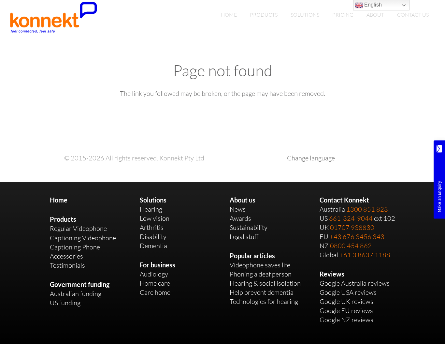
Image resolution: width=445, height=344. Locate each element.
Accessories (66, 256)
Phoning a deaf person (261, 274)
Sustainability (248, 227)
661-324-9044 (351, 218)
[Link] (53, 17)
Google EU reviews (346, 311)
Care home (155, 292)
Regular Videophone (78, 228)
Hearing (151, 209)
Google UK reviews (346, 301)
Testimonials (67, 265)
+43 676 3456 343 (357, 236)
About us (242, 200)
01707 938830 (352, 227)
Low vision (154, 218)
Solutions (153, 200)
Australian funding (75, 294)
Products (63, 219)
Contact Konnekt (344, 200)
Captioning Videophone (83, 238)
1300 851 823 (367, 209)
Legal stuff (244, 236)
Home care (155, 283)
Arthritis (152, 227)
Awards (240, 218)
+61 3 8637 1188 (364, 255)
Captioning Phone (75, 247)
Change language (311, 158)
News (238, 209)
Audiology (154, 274)
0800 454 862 (351, 246)
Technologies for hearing (264, 301)
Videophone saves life (260, 265)
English (372, 4)
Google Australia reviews (355, 283)
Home (58, 200)
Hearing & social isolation (265, 283)
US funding (65, 303)
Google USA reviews (348, 292)
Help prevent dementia (262, 292)
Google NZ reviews (346, 320)
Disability (153, 236)
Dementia (153, 246)
